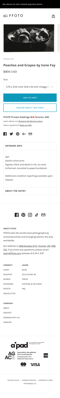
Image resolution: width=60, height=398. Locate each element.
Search (6, 279)
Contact (7, 313)
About (6, 308)
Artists (6, 288)
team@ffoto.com (12, 253)
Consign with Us (11, 317)
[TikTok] (37, 215)
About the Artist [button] (15, 190)
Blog (24, 270)
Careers (7, 322)
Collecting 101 (29, 274)
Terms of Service (29, 380)
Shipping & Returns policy (30, 121)
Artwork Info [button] (13, 145)
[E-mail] (43, 215)
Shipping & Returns (32, 284)
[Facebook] (17, 215)
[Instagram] (30, 215)
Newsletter (9, 293)
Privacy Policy (13, 380)
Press (25, 279)
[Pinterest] (23, 215)
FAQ (23, 288)
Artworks (8, 284)
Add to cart (30, 98)
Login (6, 270)
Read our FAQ (26, 125)
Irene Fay (8, 59)
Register (7, 274)
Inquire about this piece (30, 108)
